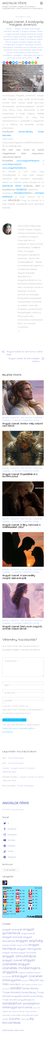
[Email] (23, 62)
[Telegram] (16, 62)
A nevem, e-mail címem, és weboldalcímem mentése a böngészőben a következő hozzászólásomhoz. (22, 709)
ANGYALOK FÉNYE (11, 186)
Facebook (12, 829)
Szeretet (14, 1019)
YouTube (11, 840)
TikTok (10, 851)
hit (37, 980)
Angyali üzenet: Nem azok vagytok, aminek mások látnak (22, 628)
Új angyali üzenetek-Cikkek (31, 31)
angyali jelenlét (28, 933)
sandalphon (8, 55)
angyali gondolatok (28, 34)
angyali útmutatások (27, 39)
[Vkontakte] (26, 62)
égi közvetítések (30, 47)
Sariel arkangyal (16, 758)
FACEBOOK (21, 190)
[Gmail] (20, 62)
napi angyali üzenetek (29, 984)
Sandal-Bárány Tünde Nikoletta (26, 52)
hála (42, 980)
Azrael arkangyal (25, 786)
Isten (5, 984)
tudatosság (25, 1019)
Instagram (12, 835)
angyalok (20, 44)
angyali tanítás (22, 945)
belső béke (24, 980)
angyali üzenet (12, 960)
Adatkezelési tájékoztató (13, 1030)
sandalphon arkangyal (22, 55)
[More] (35, 62)
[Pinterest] (7, 62)
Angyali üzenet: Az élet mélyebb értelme (24, 360)
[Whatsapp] (32, 62)
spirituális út (38, 55)
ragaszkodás (36, 50)
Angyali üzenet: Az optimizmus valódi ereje (24, 353)
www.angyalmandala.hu (14, 168)
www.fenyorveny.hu (12, 164)
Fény (32, 980)
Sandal (9, 29)
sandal (9, 52)
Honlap (8, 700)
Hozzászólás (11, 661)
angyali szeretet (9, 945)
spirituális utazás (14, 58)
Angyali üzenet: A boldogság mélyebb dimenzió (23, 23)
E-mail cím (11, 693)
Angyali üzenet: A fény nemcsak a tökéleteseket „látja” (21, 526)
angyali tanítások (11, 39)
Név (7, 685)
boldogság (18, 47)
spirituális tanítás (15, 1011)
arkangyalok (8, 47)
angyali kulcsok (12, 937)
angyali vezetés (10, 953)
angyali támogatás (34, 37)
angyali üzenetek (19, 42)
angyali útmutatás (27, 953)
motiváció (14, 985)
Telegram (11, 857)
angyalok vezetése (25, 972)
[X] (10, 62)
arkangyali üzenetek (33, 44)
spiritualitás (27, 58)
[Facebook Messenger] (13, 62)
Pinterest (11, 846)
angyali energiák (12, 34)
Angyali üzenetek (22, 29)
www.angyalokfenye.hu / (30, 161)
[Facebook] (4, 62)
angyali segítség (19, 37)
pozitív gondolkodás (22, 50)
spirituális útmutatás (21, 1015)
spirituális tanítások (29, 1011)
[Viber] (29, 62)
